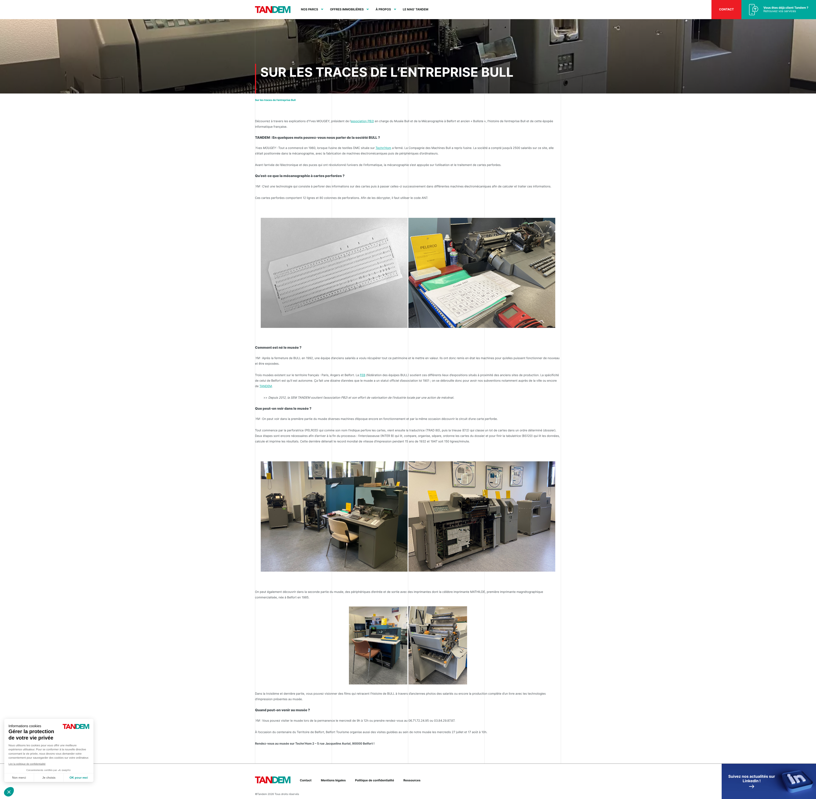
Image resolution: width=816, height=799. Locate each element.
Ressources (411, 780)
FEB (362, 375)
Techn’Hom (383, 148)
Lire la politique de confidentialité (26, 763)
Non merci (19, 777)
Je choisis (48, 777)
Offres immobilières (347, 9)
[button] (9, 792)
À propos (383, 9)
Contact (726, 9)
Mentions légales (333, 780)
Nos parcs (309, 9)
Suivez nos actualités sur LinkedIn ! (751, 778)
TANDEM (265, 386)
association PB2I (362, 121)
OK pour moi (78, 777)
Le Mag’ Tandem (415, 9)
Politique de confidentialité (374, 780)
